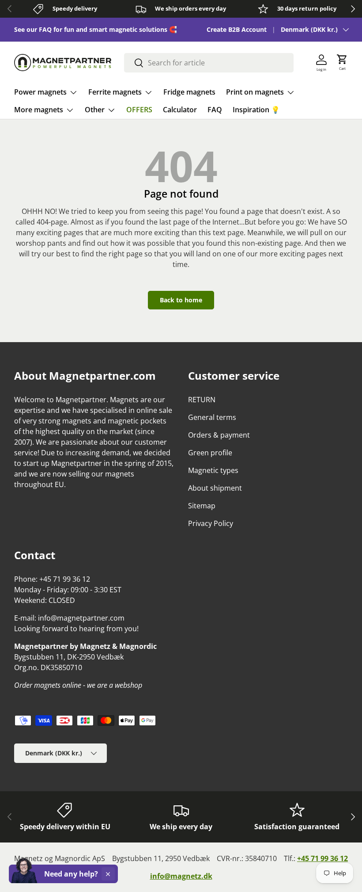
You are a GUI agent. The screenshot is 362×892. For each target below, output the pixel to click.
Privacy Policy (210, 523)
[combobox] (208, 62)
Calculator (180, 109)
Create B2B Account (237, 29)
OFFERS (139, 109)
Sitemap (201, 506)
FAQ (214, 109)
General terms (212, 417)
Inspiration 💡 (256, 109)
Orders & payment (219, 435)
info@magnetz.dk (181, 876)
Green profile (210, 452)
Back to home (181, 300)
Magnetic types (213, 470)
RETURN (201, 399)
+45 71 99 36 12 (322, 858)
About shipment (215, 488)
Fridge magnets (189, 92)
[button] (342, 62)
